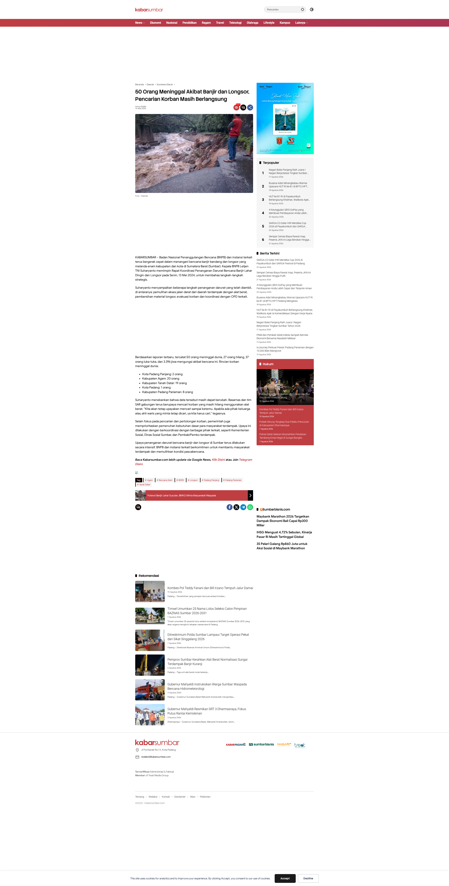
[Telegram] (243, 507)
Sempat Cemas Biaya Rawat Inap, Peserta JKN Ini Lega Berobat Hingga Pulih (289, 238)
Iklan (192, 796)
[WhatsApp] (250, 507)
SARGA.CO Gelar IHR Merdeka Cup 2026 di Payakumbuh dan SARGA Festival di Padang (287, 225)
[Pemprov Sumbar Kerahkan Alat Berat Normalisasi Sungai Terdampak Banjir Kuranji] (150, 665)
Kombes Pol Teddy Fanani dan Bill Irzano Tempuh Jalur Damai (210, 588)
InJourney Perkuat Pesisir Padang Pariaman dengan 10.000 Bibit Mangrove (285, 349)
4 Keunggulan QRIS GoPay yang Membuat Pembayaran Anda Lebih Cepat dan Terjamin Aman (288, 211)
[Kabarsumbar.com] (149, 9)
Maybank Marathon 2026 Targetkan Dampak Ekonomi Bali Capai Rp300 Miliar (283, 521)
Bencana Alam (165, 480)
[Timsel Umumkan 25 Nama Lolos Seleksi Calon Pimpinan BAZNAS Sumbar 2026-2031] (150, 616)
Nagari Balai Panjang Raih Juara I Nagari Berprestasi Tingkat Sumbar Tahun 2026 (288, 171)
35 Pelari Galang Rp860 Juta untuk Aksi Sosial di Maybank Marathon (282, 546)
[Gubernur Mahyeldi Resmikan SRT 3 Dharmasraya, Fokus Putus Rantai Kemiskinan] (150, 714)
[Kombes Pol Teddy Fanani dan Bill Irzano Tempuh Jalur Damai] (150, 591)
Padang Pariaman (233, 480)
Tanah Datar (144, 484)
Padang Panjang (211, 480)
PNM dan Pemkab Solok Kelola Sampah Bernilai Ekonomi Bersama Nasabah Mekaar (282, 337)
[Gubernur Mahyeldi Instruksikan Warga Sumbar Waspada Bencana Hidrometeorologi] (150, 689)
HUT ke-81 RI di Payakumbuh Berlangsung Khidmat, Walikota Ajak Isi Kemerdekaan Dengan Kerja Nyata (289, 198)
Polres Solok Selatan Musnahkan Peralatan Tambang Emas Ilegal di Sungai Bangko (282, 436)
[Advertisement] (224, 54)
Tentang (139, 796)
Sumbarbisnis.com (276, 509)
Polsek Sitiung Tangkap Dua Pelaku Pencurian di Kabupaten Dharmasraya (284, 424)
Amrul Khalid (140, 107)
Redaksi (153, 796)
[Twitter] (236, 507)
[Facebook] (230, 507)
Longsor (194, 480)
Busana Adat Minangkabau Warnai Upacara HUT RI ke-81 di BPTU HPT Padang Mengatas (288, 185)
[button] (302, 9)
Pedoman (205, 796)
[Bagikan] (250, 107)
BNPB (181, 480)
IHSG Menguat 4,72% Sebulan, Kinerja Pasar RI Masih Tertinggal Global (284, 535)
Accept (285, 878)
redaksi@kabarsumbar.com (156, 756)
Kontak (166, 796)
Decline (308, 878)
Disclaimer (180, 796)
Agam (150, 480)
